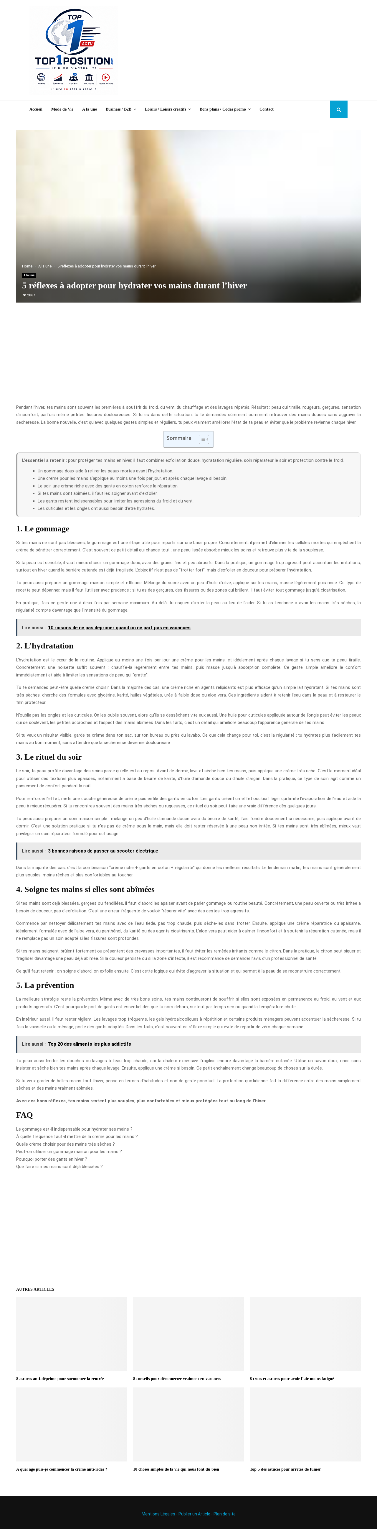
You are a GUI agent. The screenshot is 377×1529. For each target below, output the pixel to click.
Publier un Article (194, 1514)
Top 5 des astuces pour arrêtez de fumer (285, 1469)
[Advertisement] (240, 50)
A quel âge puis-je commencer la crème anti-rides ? (61, 1469)
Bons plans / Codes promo (223, 109)
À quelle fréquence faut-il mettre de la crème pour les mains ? (77, 1136)
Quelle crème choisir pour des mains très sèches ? (65, 1144)
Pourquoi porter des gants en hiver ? (51, 1159)
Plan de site (225, 1514)
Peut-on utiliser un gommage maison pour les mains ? (69, 1151)
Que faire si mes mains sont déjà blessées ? (59, 1166)
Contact (266, 109)
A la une (89, 109)
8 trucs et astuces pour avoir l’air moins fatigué (292, 1379)
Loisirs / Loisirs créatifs (165, 109)
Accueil (35, 109)
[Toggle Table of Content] (201, 439)
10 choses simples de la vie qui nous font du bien (176, 1469)
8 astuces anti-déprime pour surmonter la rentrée (60, 1379)
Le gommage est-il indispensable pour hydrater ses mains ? (74, 1129)
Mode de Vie (62, 109)
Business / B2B (118, 109)
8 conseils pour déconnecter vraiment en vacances (177, 1379)
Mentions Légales (158, 1514)
